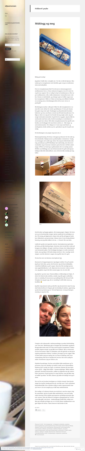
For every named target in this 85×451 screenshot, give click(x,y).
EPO (45, 427)
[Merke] (12, 59)
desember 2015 (8, 127)
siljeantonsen (10, 6)
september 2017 (9, 94)
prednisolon (61, 430)
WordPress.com (8, 257)
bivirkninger (58, 425)
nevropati (65, 428)
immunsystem (38, 428)
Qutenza (37, 431)
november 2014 (8, 156)
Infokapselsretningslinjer (37, 448)
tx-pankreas (64, 433)
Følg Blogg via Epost (11, 34)
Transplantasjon (51, 433)
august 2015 (8, 134)
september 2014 (9, 161)
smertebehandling (39, 433)
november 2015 (8, 129)
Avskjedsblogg (8, 183)
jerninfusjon (50, 428)
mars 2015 (7, 146)
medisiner (55, 428)
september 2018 (9, 72)
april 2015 (7, 144)
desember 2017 (8, 92)
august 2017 (8, 97)
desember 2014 (8, 154)
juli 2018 (7, 74)
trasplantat (58, 433)
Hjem (6, 13)
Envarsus (42, 427)
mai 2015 (7, 141)
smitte (45, 433)
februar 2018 (8, 87)
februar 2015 (8, 149)
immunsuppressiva (65, 427)
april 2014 (7, 174)
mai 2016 (7, 119)
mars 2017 (7, 104)
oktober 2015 (8, 131)
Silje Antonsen (52, 431)
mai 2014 (7, 171)
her (61, 258)
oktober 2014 (8, 159)
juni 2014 (7, 169)
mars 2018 (7, 84)
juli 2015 (7, 136)
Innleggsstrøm (8, 252)
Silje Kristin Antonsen (61, 431)
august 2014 (8, 164)
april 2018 (7, 82)
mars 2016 (7, 124)
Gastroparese (50, 427)
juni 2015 (7, 139)
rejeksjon (42, 431)
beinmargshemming (50, 425)
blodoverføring (65, 425)
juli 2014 (7, 166)
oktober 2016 (8, 112)
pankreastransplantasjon (52, 430)
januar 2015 (8, 151)
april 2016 (7, 122)
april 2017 (7, 102)
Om (6, 16)
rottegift (46, 431)
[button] (42, 166)
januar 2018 (8, 89)
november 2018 (8, 69)
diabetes (37, 427)
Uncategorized (8, 237)
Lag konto (7, 247)
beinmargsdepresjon (40, 425)
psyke (70, 430)
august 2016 (8, 114)
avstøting (67, 424)
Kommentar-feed (9, 254)
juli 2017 (7, 99)
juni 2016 (7, 117)
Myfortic (60, 428)
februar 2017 (8, 107)
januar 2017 (8, 109)
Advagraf (56, 424)
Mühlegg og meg (45, 23)
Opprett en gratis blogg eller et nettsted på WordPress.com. (49, 446)
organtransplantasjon (40, 430)
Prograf (66, 430)
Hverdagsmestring (9, 235)
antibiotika (61, 424)
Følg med (8, 48)
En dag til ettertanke (10, 198)
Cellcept (71, 425)
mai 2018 (7, 79)
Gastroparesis (57, 427)
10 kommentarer (40, 434)
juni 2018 (7, 77)
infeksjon (44, 428)
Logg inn (7, 249)
